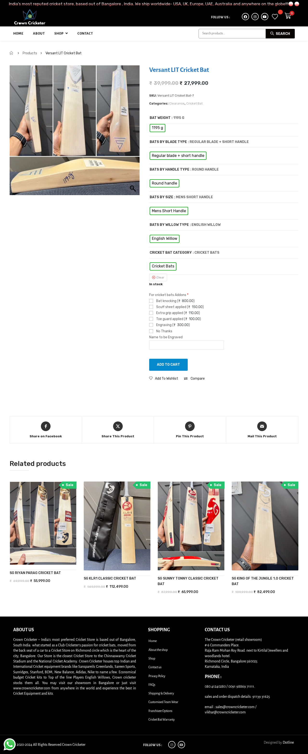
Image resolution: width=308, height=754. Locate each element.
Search (282, 34)
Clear (160, 277)
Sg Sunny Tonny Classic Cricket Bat (188, 581)
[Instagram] (255, 16)
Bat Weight (160, 118)
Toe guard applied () (178, 319)
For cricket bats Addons (168, 295)
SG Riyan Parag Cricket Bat (35, 573)
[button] (163, 379)
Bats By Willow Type (169, 225)
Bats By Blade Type (168, 142)
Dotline (288, 742)
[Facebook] (245, 16)
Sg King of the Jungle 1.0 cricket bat (263, 581)
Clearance (177, 103)
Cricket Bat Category (171, 253)
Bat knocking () (175, 301)
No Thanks (163, 331)
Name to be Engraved (166, 337)
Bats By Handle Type (169, 169)
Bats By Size (161, 197)
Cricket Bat (194, 103)
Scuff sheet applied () (179, 307)
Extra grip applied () (177, 313)
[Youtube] (264, 16)
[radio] (157, 128)
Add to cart (168, 365)
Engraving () (172, 325)
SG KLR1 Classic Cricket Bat (110, 578)
